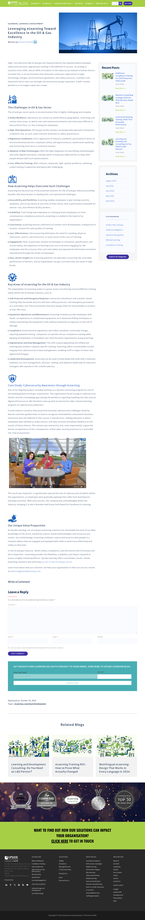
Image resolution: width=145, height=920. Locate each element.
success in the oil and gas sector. (57, 562)
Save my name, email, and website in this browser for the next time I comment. (37, 648)
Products (46, 3)
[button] (11, 464)
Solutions (35, 3)
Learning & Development (31, 24)
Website (100, 637)
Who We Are (101, 3)
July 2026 (110, 186)
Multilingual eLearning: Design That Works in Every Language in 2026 (114, 768)
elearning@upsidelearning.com (16, 876)
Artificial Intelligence (114, 230)
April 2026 (110, 201)
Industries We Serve (62, 3)
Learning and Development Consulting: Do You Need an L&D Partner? (124, 144)
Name (10, 637)
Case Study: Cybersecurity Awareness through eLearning (44, 385)
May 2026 (110, 196)
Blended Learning (113, 240)
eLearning (13, 24)
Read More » (121, 88)
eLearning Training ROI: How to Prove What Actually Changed (70, 768)
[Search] (120, 3)
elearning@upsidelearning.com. (25, 571)
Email (55, 637)
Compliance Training (114, 245)
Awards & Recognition (115, 235)
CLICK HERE (59, 841)
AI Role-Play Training (114, 225)
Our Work (79, 3)
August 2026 (111, 181)
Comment (12, 605)
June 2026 (110, 191)
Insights (88, 3)
